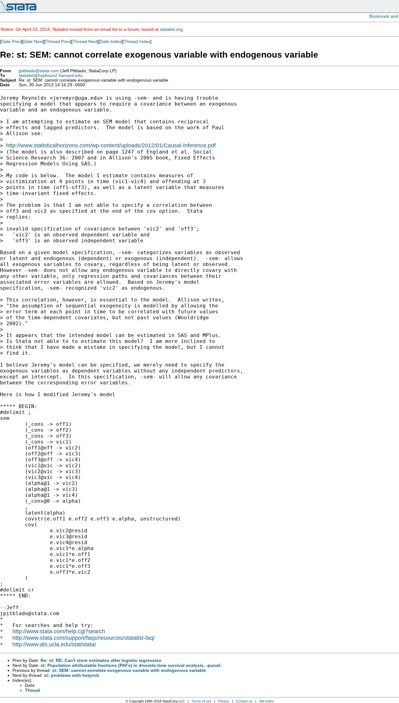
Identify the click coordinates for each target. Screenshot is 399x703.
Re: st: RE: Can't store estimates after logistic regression (101, 660)
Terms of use (201, 701)
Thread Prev (58, 41)
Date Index (110, 41)
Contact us (244, 701)
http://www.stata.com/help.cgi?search (58, 631)
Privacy (223, 701)
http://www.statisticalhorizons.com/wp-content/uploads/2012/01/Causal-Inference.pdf (111, 145)
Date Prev (11, 41)
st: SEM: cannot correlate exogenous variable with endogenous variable (129, 670)
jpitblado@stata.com (39, 71)
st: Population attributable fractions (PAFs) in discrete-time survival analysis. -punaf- (131, 665)
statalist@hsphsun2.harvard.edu (51, 75)
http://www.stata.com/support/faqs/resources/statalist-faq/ (83, 638)
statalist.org (171, 29)
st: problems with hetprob (71, 675)
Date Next (33, 41)
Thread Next (85, 41)
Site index (266, 701)
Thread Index (137, 41)
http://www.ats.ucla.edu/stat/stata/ (54, 644)
